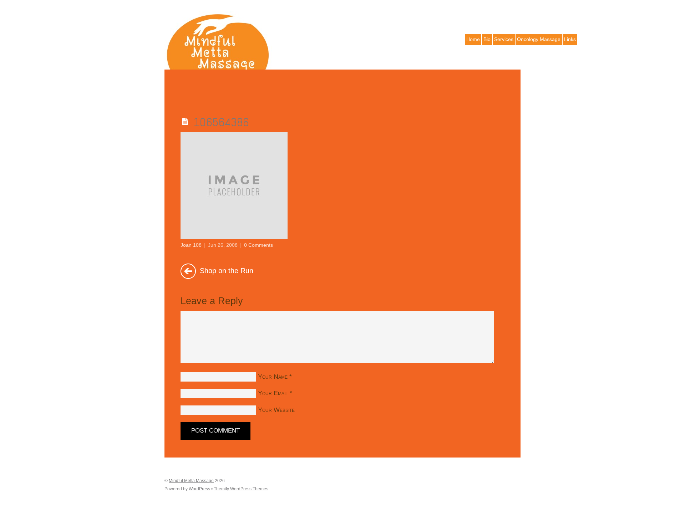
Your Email (273, 393)
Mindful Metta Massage (191, 480)
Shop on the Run (225, 270)
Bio (487, 39)
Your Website (276, 409)
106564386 (221, 122)
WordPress (199, 488)
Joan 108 (191, 245)
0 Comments (258, 245)
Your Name (273, 376)
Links (570, 39)
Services (503, 39)
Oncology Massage (538, 39)
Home (473, 39)
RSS (514, 12)
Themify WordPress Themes (241, 488)
